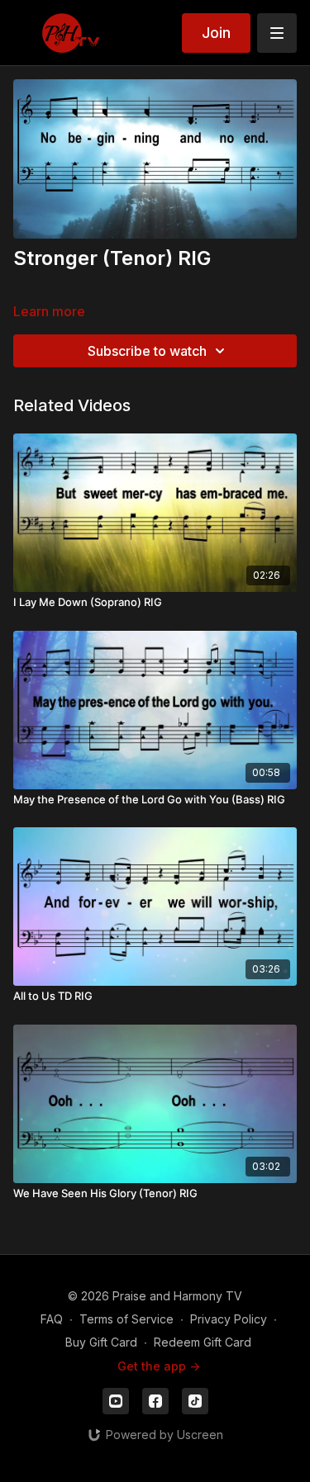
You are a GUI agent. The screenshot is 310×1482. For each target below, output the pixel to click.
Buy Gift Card (101, 1342)
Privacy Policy (228, 1319)
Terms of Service (126, 1319)
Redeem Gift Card (202, 1342)
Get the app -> (158, 1366)
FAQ (52, 1319)
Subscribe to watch (147, 351)
